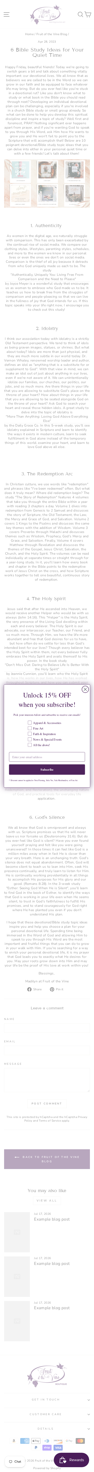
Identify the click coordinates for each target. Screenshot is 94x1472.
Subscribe (46, 769)
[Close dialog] (85, 689)
